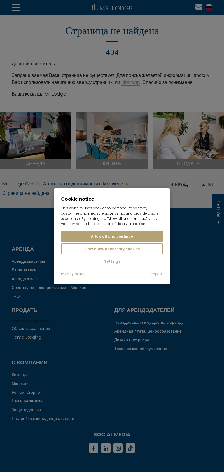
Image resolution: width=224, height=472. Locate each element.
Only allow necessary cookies (112, 248)
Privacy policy (73, 274)
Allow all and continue (112, 236)
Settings (112, 261)
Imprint (156, 274)
